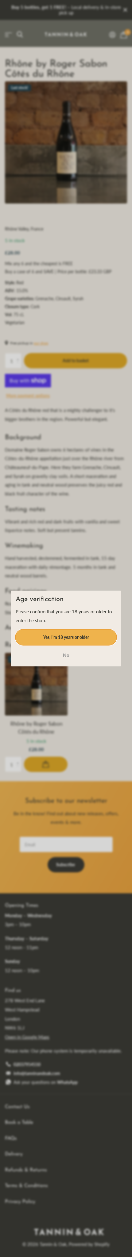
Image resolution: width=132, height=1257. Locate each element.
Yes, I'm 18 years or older (66, 636)
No (66, 655)
